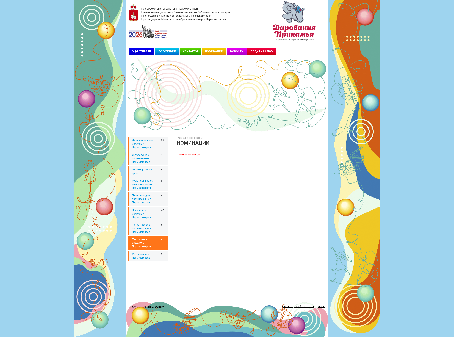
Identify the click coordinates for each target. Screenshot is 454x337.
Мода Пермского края (147, 171)
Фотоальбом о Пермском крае (147, 256)
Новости (236, 51)
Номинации (214, 51)
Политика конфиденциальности (147, 306)
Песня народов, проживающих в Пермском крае (147, 199)
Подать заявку (262, 51)
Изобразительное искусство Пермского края (148, 144)
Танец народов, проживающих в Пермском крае (147, 228)
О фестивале (141, 51)
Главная (181, 137)
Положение (167, 51)
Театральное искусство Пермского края (147, 243)
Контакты (190, 51)
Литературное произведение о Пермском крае (147, 158)
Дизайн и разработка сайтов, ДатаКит (303, 306)
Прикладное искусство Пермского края (148, 214)
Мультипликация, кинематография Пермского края (147, 184)
